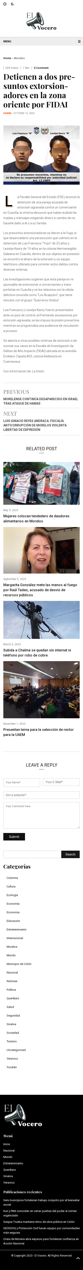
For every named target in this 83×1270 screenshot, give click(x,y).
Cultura (11, 886)
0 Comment (41, 67)
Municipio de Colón (19, 964)
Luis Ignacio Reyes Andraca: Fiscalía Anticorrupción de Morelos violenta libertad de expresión (35, 425)
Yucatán (12, 1067)
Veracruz (12, 1058)
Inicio (6, 1144)
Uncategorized (16, 1050)
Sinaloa (11, 1024)
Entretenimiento (17, 929)
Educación (13, 921)
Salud (10, 1007)
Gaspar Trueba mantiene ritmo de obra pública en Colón (39, 1221)
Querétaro (13, 998)
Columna (12, 878)
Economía (13, 903)
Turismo (12, 1041)
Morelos (19, 58)
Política (11, 989)
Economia (13, 912)
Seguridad (13, 1015)
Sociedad (13, 1032)
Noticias (12, 981)
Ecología (12, 895)
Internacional (15, 938)
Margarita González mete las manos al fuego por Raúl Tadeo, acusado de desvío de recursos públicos (40, 590)
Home (7, 58)
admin (7, 113)
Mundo (11, 955)
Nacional (12, 972)
